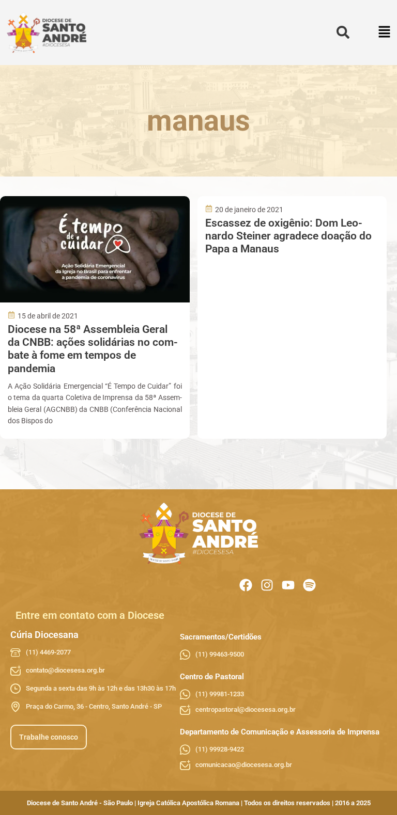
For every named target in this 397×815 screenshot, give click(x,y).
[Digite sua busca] (343, 33)
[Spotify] (309, 585)
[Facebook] (246, 585)
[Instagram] (267, 585)
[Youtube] (288, 585)
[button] (385, 33)
